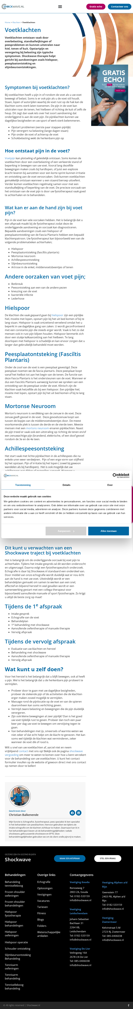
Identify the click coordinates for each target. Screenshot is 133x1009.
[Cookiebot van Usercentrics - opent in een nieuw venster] (115, 475)
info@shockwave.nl (80, 900)
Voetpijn (10, 158)
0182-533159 (82, 896)
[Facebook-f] (128, 1005)
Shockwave (18, 859)
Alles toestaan (109, 531)
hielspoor (57, 315)
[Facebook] (72, 813)
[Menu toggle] (60, 7)
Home (7, 22)
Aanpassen (64, 531)
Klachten (16, 22)
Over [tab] (110, 484)
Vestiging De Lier (80, 948)
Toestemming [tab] (23, 484)
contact (23, 751)
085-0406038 (82, 960)
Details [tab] (67, 484)
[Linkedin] (78, 813)
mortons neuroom (37, 428)
